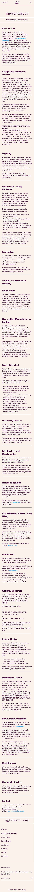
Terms (19, 889)
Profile (3, 852)
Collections (5, 837)
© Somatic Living (13, 889)
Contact (4, 849)
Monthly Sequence (8, 833)
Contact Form (19, 726)
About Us (5, 845)
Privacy (24, 889)
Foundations (6, 841)
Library (4, 829)
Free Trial (4, 856)
